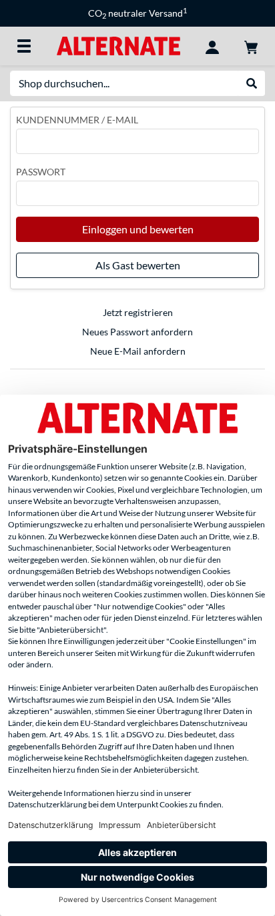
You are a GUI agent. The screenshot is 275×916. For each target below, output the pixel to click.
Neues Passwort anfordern (137, 331)
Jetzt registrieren (138, 312)
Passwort (40, 171)
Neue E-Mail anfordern (138, 351)
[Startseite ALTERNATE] (118, 45)
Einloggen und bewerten (138, 229)
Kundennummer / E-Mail (77, 119)
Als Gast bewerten (137, 265)
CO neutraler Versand (137, 13)
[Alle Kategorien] (24, 46)
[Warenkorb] (251, 46)
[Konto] (212, 46)
